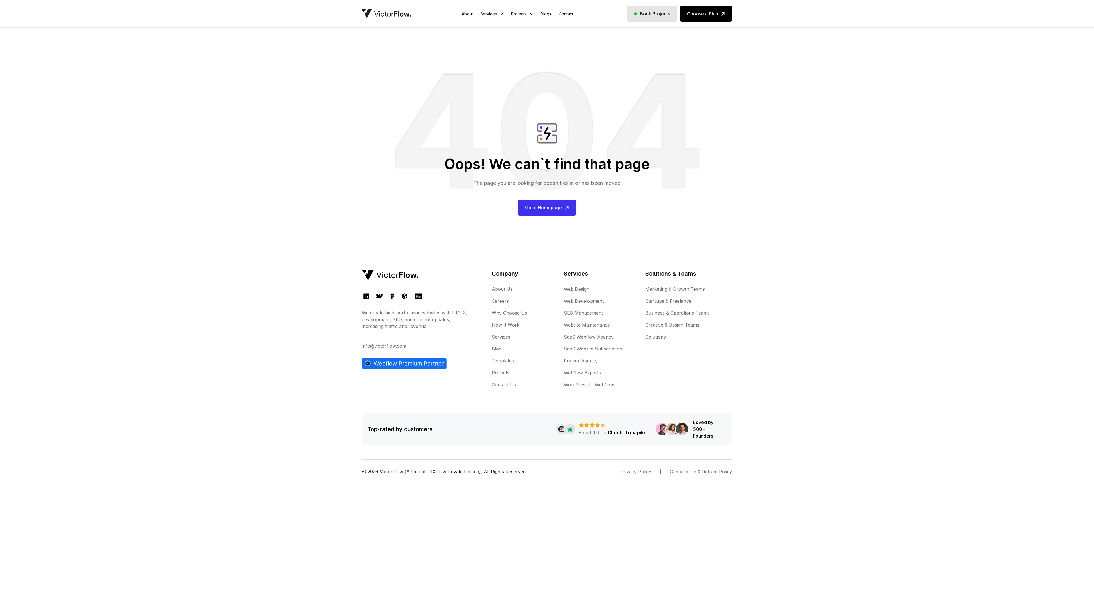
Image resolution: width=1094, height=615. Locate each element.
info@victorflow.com (384, 346)
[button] (492, 21)
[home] (386, 13)
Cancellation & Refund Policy (701, 471)
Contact (566, 13)
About (467, 13)
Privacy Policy (636, 471)
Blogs (546, 13)
